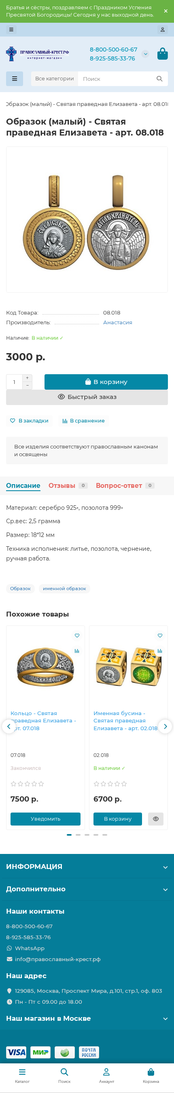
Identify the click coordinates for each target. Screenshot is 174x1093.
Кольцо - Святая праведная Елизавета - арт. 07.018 (43, 721)
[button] (9, 726)
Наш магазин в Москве (48, 1018)
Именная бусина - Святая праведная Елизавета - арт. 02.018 (125, 721)
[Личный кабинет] (162, 29)
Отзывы (67, 485)
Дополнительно (36, 889)
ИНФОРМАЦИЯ (34, 866)
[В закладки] (77, 635)
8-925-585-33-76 (112, 58)
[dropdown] (11, 29)
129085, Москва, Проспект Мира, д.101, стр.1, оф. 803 (88, 990)
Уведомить (45, 819)
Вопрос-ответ (123, 485)
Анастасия (117, 322)
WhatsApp (30, 948)
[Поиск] (159, 79)
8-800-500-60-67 (113, 49)
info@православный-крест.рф (58, 959)
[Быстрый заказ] (155, 819)
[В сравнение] (77, 651)
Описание (23, 485)
